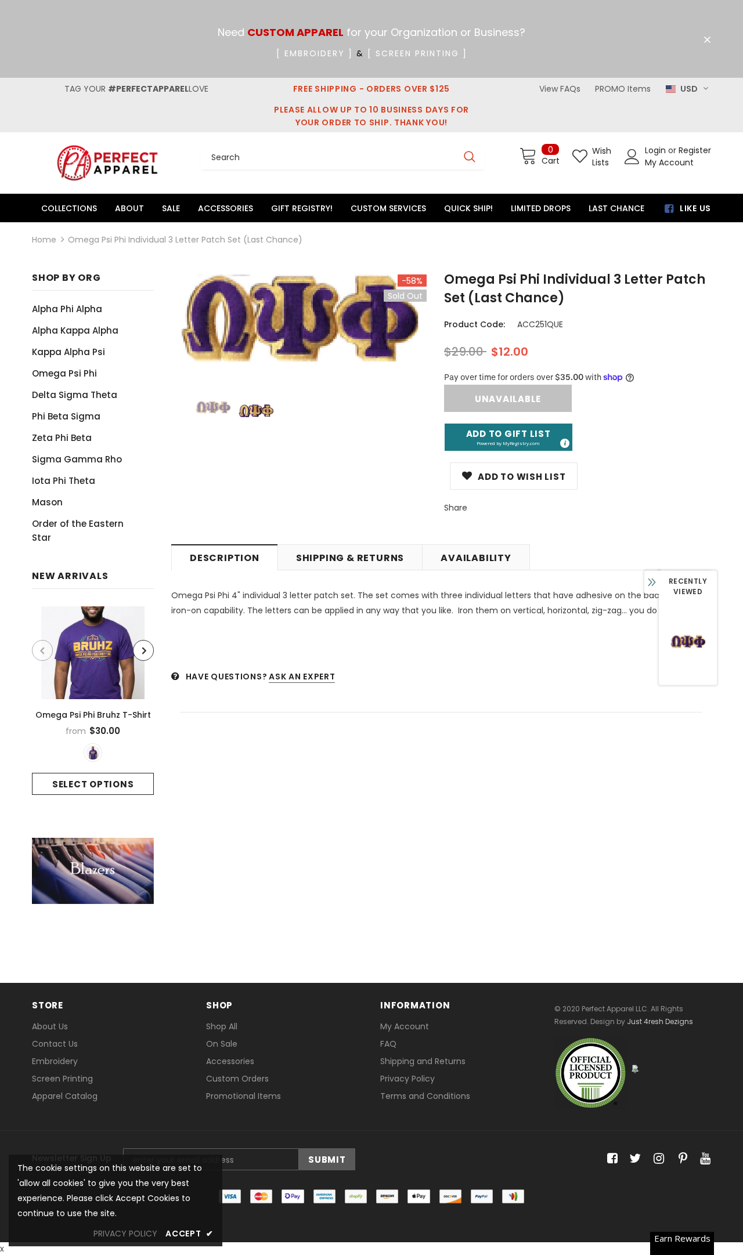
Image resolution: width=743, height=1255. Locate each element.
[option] (93, 700)
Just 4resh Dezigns (660, 1021)
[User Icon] (632, 156)
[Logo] (107, 163)
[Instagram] (657, 1159)
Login (656, 150)
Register (695, 150)
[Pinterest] (680, 1159)
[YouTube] (703, 1159)
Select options (93, 784)
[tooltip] (564, 442)
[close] (707, 40)
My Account (669, 162)
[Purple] (93, 752)
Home (44, 239)
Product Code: (474, 324)
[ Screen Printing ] (417, 53)
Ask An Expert (302, 676)
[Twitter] (633, 1159)
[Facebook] (610, 1159)
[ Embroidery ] (314, 53)
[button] (508, 437)
